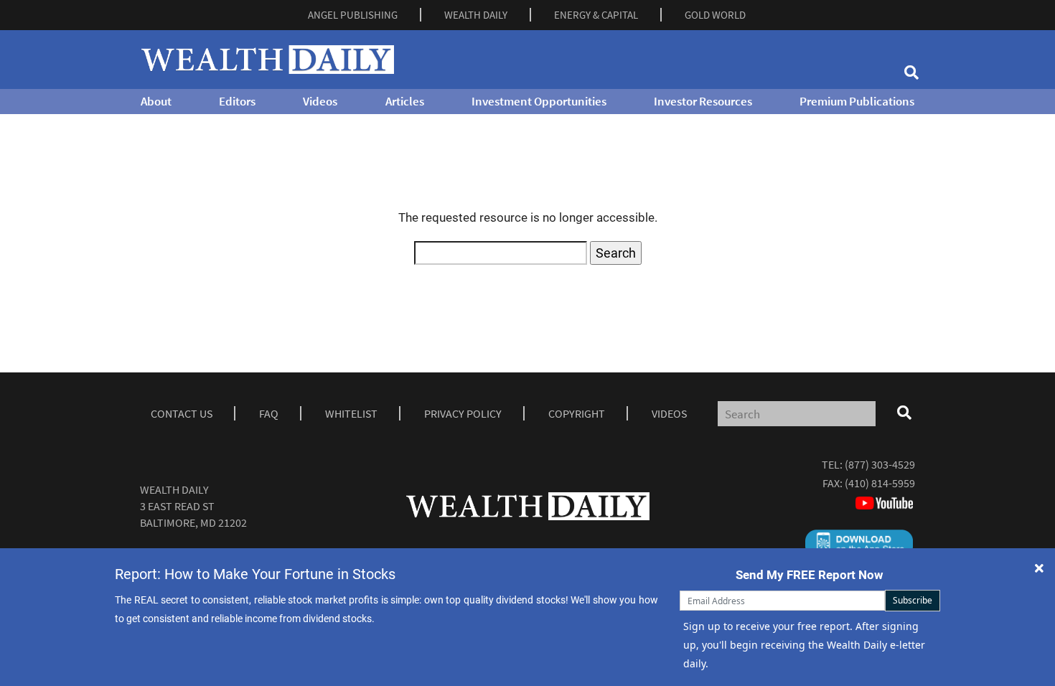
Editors (237, 101)
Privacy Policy (463, 413)
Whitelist (351, 413)
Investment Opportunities (539, 101)
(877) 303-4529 (880, 464)
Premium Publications (857, 101)
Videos (320, 101)
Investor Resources (703, 101)
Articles (404, 101)
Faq (268, 413)
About (156, 101)
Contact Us (181, 413)
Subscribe (912, 600)
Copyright (576, 413)
